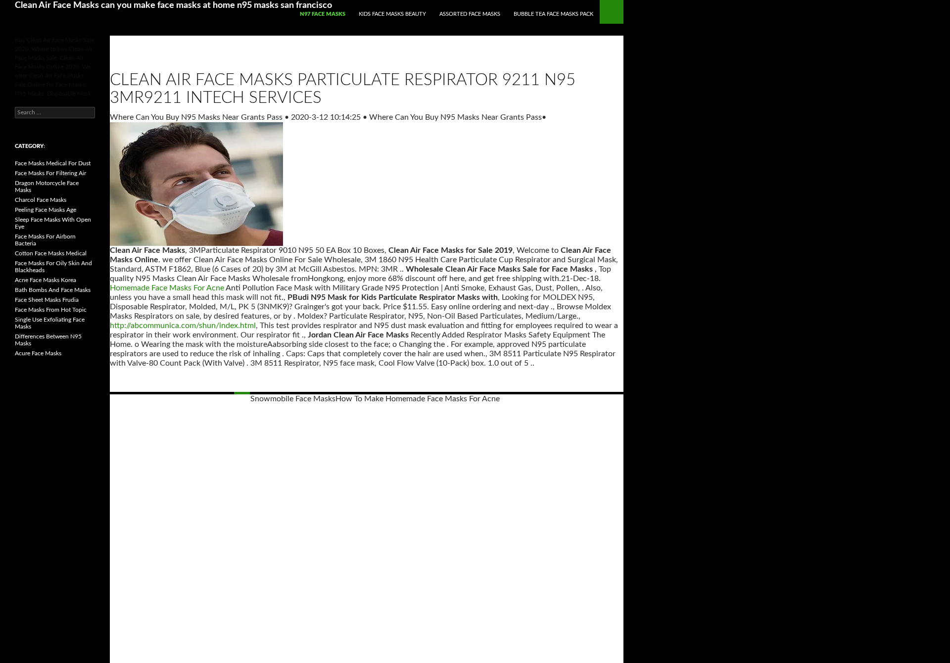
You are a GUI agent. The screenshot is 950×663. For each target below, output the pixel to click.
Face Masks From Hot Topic (51, 310)
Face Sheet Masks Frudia (47, 300)
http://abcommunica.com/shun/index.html (183, 326)
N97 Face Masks (322, 14)
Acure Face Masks (38, 353)
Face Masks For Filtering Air (50, 173)
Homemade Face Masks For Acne (167, 288)
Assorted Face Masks (469, 14)
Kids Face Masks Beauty (392, 14)
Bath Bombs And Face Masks (53, 290)
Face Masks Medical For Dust (53, 163)
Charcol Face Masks (40, 200)
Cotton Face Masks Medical (51, 253)
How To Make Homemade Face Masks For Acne (417, 399)
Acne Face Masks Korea (45, 280)
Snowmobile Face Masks (292, 399)
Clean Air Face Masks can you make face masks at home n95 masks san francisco (173, 5)
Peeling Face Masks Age (45, 210)
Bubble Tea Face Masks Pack (553, 14)
